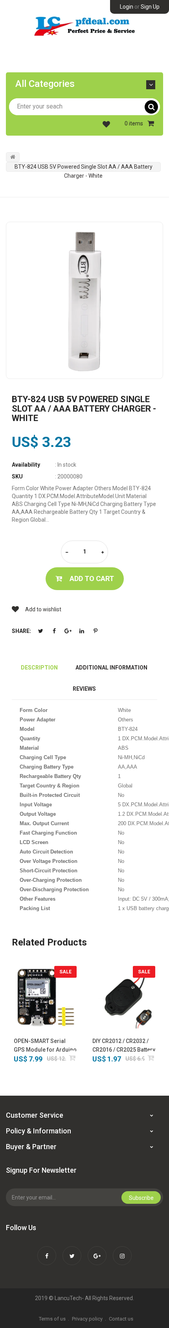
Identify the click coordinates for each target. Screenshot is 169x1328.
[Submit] (72, 1057)
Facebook (54, 631)
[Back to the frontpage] (12, 157)
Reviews (84, 689)
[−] (66, 552)
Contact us (121, 1319)
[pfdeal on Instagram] (122, 1250)
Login (126, 7)
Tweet (40, 631)
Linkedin (81, 631)
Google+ (68, 631)
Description (39, 667)
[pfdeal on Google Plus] (97, 1250)
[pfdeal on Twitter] (72, 1250)
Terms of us (52, 1319)
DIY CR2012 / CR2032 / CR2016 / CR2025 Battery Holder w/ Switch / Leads (123, 1046)
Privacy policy (87, 1319)
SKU (17, 476)
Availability (26, 465)
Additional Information (111, 667)
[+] (102, 552)
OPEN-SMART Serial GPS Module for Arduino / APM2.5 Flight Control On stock (45, 1046)
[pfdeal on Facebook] (47, 1250)
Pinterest (95, 631)
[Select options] (151, 1057)
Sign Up (150, 7)
